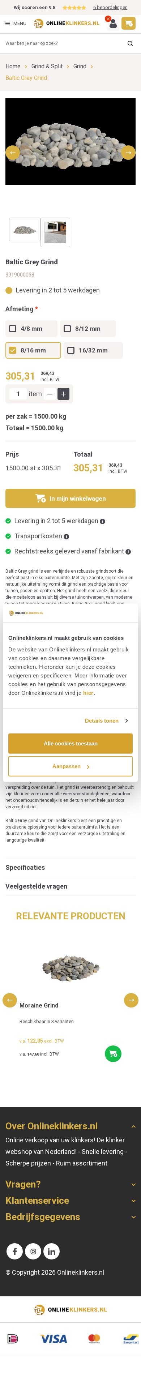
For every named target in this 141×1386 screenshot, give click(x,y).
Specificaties (25, 867)
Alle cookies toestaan (71, 743)
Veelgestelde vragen (36, 886)
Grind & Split (47, 66)
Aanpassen (66, 766)
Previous (10, 1000)
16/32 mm (93, 350)
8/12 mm (88, 328)
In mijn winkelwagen (78, 498)
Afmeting (21, 309)
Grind (79, 66)
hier (88, 693)
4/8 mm (31, 328)
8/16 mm (33, 350)
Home (13, 66)
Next (131, 1000)
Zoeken (130, 43)
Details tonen (102, 721)
